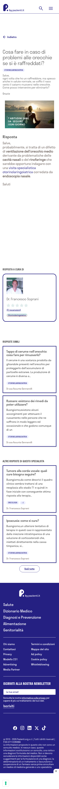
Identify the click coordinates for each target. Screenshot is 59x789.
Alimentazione (14, 623)
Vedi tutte (29, 568)
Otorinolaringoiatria (13, 70)
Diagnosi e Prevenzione (22, 617)
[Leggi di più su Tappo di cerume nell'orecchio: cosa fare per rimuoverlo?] (29, 369)
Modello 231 (10, 659)
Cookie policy (39, 659)
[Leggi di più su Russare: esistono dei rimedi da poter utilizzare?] (29, 421)
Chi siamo (9, 644)
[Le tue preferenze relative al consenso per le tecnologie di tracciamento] (6, 783)
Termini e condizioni (43, 644)
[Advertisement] (29, 22)
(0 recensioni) (14, 310)
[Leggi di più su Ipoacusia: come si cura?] (29, 539)
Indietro (12, 36)
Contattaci (9, 649)
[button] (29, 114)
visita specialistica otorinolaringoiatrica (19, 169)
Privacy (7, 654)
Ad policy (36, 654)
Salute (8, 604)
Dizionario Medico (17, 611)
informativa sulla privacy (34, 698)
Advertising (10, 664)
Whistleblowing (40, 664)
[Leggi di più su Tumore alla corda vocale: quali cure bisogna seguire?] (29, 489)
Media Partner (11, 669)
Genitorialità (13, 630)
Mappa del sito (40, 649)
